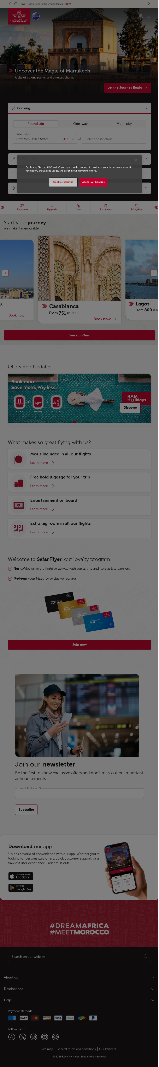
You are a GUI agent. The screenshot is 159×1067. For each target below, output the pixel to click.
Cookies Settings (62, 182)
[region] (78, 174)
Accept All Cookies (92, 182)
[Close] (134, 160)
